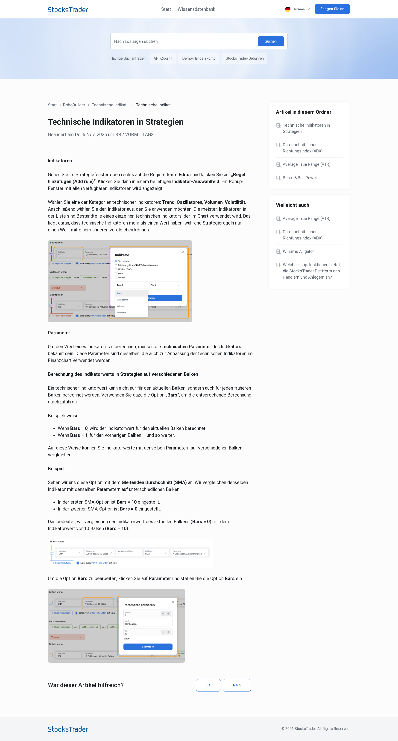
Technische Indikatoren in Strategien (306, 128)
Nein (237, 685)
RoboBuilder (74, 104)
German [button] (299, 9)
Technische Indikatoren (113, 104)
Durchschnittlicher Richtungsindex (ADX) (303, 147)
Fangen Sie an (332, 9)
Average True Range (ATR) (307, 164)
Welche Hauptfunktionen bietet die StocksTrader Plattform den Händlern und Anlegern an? (311, 271)
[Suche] (271, 41)
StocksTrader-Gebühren (245, 58)
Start (166, 9)
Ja (208, 685)
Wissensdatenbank (196, 9)
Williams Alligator (298, 251)
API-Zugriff (163, 58)
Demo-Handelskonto (199, 58)
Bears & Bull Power (300, 177)
